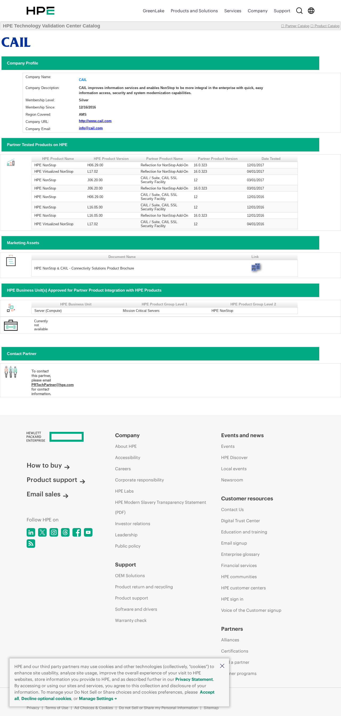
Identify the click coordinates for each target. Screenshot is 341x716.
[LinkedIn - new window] (31, 532)
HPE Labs (124, 491)
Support (282, 10)
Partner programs (239, 673)
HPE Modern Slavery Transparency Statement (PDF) (160, 507)
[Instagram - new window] (54, 532)
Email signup (234, 543)
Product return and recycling (144, 586)
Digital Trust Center (240, 520)
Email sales (43, 494)
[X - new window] (42, 532)
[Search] (299, 11)
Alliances (230, 639)
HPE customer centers (243, 587)
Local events (234, 468)
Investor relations (132, 523)
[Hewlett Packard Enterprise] (40, 11)
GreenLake (153, 10)
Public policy (127, 546)
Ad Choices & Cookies (93, 707)
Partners (232, 628)
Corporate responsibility (139, 479)
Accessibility (127, 457)
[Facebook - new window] (76, 532)
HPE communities (239, 576)
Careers (123, 468)
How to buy (44, 465)
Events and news (242, 435)
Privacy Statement (194, 679)
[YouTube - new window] (88, 532)
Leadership (126, 534)
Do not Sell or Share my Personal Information (158, 707)
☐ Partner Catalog (295, 26)
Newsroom (232, 479)
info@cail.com (91, 128)
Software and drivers (136, 609)
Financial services (239, 565)
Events (228, 446)
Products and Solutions (194, 10)
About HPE (126, 446)
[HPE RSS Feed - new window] (31, 543)
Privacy (33, 707)
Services (232, 10)
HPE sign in (232, 599)
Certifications (234, 651)
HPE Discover (234, 457)
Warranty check (131, 620)
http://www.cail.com (95, 121)
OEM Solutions (130, 575)
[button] (222, 666)
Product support (52, 480)
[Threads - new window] (65, 532)
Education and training (244, 531)
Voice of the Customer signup (251, 610)
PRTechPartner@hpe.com (52, 385)
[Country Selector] (311, 11)
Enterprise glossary (240, 554)
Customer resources (247, 498)
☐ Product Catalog (324, 26)
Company (257, 10)
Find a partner (235, 662)
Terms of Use (56, 707)
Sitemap (211, 707)
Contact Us (232, 509)
